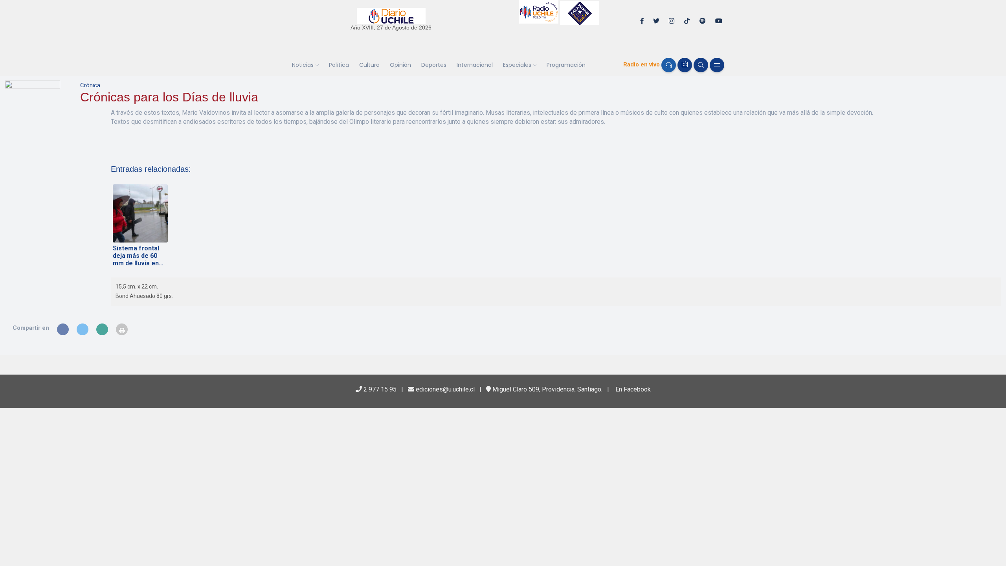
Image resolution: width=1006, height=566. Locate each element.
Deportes (433, 65)
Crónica (90, 85)
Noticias (303, 65)
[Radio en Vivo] (668, 65)
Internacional (475, 65)
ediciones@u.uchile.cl (444, 389)
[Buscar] (701, 65)
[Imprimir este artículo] (122, 329)
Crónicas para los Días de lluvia (169, 97)
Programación (566, 65)
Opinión (400, 65)
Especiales (517, 65)
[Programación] (684, 65)
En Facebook (632, 389)
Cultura (369, 65)
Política (339, 65)
